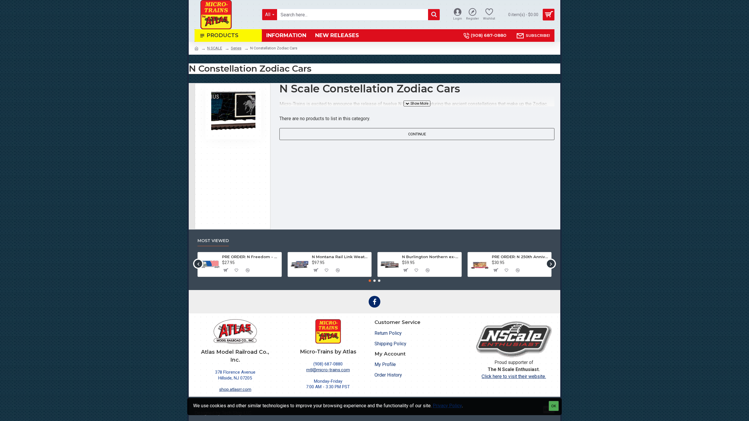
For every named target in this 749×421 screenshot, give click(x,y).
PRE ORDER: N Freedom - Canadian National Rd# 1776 (250, 256)
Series (236, 48)
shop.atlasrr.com (235, 389)
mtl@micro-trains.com (328, 369)
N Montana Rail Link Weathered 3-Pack (340, 256)
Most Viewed (213, 240)
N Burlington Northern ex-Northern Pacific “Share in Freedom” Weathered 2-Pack (430, 256)
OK (553, 406)
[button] (198, 264)
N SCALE (214, 48)
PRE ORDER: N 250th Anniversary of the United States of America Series (520, 256)
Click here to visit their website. (514, 376)
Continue (417, 134)
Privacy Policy (447, 405)
